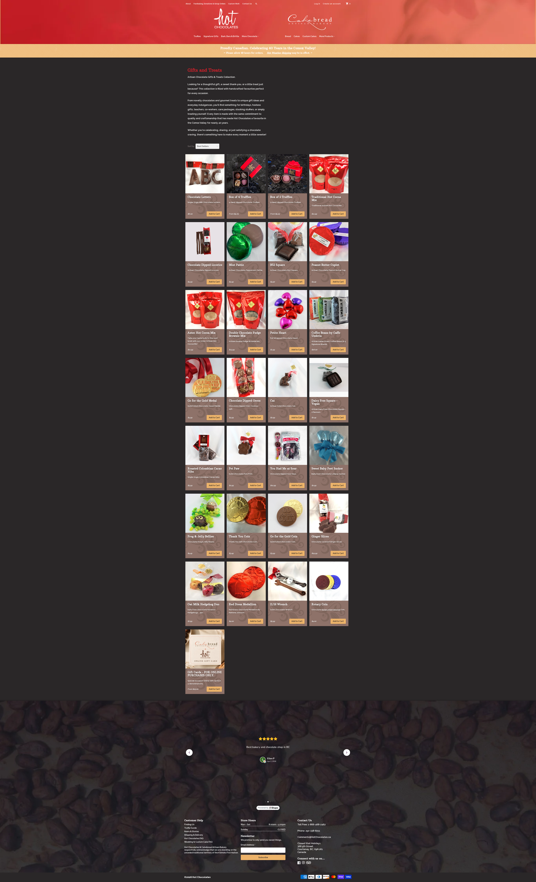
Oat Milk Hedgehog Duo (203, 604)
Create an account (332, 4)
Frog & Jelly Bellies (201, 536)
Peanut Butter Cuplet (325, 265)
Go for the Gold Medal (202, 400)
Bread (288, 36)
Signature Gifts (211, 36)
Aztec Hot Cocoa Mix (202, 332)
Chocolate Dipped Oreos (244, 400)
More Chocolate (250, 36)
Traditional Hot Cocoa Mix (326, 198)
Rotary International (331, 610)
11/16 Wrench (278, 604)
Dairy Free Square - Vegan (325, 402)
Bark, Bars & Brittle (230, 36)
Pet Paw (234, 468)
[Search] (256, 4)
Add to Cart (214, 214)
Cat (272, 400)
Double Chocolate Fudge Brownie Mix (245, 334)
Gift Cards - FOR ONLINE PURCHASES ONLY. (205, 674)
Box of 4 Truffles (240, 197)
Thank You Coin (239, 536)
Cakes (297, 36)
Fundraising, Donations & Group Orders (209, 4)
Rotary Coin (320, 604)
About (188, 4)
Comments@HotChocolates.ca (314, 837)
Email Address (248, 845)
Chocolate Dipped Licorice (205, 265)
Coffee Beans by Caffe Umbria (326, 334)
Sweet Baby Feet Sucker (327, 468)
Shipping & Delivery (193, 835)
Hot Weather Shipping (279, 52)
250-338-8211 (313, 830)
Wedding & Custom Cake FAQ (198, 842)
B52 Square (277, 265)
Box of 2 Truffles (281, 197)
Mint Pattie (236, 265)
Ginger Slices (320, 536)
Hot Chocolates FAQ (193, 838)
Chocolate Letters (199, 197)
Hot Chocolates (201, 877)
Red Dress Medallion (242, 604)
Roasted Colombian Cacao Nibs (205, 470)
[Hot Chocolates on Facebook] (299, 862)
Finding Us (189, 824)
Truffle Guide (190, 828)
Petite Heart (278, 332)
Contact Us (247, 4)
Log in (317, 4)
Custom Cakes (309, 36)
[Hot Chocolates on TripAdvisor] (308, 862)
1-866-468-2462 (317, 824)
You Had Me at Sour (283, 468)
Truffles (197, 36)
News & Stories (191, 831)
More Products (326, 36)
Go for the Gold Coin (283, 536)
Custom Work (234, 4)
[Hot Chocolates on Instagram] (303, 862)
